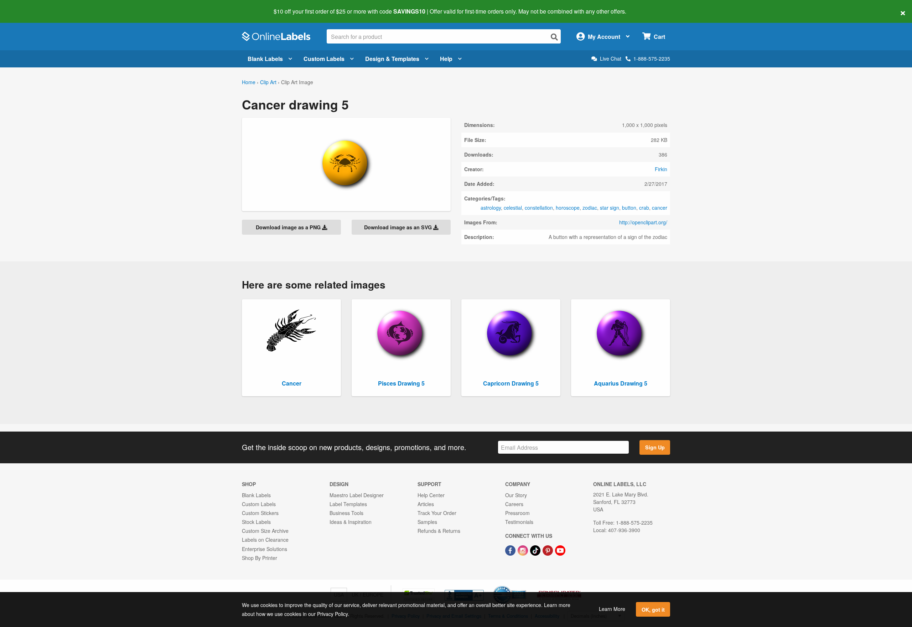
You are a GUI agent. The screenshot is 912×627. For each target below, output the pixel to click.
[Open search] (554, 37)
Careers (514, 504)
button (629, 207)
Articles (426, 504)
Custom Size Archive (265, 530)
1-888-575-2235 (651, 58)
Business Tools (346, 512)
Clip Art (268, 82)
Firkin (661, 169)
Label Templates (348, 504)
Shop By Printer (259, 557)
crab (644, 207)
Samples (427, 521)
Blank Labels (265, 59)
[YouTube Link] (560, 549)
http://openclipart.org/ (643, 222)
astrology (491, 207)
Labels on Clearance (265, 539)
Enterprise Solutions (264, 548)
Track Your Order (437, 512)
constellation (539, 207)
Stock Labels (256, 521)
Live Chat (610, 58)
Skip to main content (26, 6)
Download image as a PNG (289, 227)
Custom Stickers (260, 512)
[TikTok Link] (536, 549)
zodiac (589, 207)
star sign (609, 207)
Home (248, 82)
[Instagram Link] (523, 549)
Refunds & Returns (439, 530)
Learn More (612, 608)
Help (446, 59)
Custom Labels (324, 59)
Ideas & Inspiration (351, 521)
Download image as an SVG (398, 227)
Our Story (516, 495)
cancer (659, 207)
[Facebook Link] (511, 549)
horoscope (568, 207)
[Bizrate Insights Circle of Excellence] (523, 586)
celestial (513, 207)
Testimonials (519, 521)
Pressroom (517, 512)
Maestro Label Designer (357, 495)
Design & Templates (392, 59)
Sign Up (655, 447)
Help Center (431, 495)
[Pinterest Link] (548, 549)
